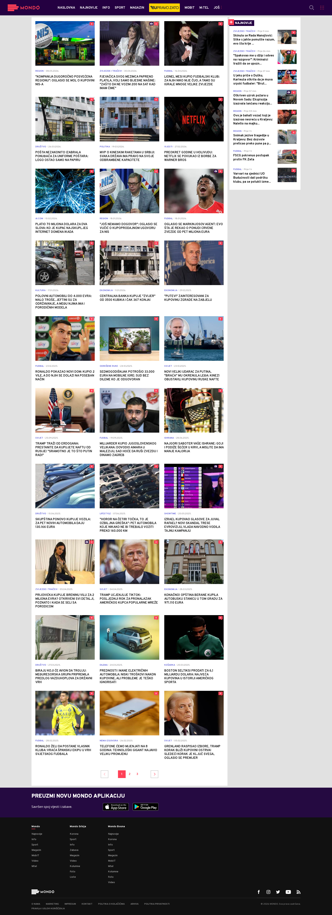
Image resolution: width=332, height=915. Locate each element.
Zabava (74, 850)
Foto (72, 871)
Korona (74, 834)
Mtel (34, 866)
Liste (73, 877)
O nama (36, 904)
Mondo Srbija (78, 826)
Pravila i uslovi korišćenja (48, 908)
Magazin (36, 850)
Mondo (36, 826)
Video (35, 861)
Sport (35, 844)
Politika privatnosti (157, 904)
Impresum (70, 904)
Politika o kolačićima (111, 904)
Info (34, 839)
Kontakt (87, 904)
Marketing (52, 904)
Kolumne (75, 866)
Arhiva (134, 904)
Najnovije (37, 834)
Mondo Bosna (116, 826)
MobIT (35, 855)
